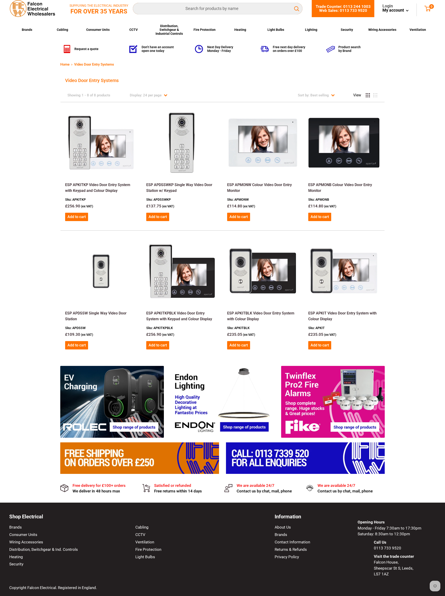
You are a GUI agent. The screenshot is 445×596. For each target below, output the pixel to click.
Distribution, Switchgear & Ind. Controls (43, 549)
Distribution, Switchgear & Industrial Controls (169, 29)
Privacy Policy (287, 557)
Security (347, 30)
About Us (283, 527)
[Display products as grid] (368, 95)
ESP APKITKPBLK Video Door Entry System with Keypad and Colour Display (179, 316)
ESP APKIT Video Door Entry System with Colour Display (342, 316)
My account (393, 10)
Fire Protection (205, 30)
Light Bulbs (275, 30)
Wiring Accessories (382, 30)
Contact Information (292, 542)
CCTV (133, 30)
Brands (27, 30)
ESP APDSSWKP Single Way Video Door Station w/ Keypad (179, 188)
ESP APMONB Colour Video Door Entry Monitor (340, 188)
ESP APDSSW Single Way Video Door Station (96, 316)
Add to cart (76, 217)
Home (65, 64)
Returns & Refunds (291, 549)
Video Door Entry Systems (94, 64)
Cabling (62, 30)
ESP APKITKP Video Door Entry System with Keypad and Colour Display (97, 188)
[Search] (296, 8)
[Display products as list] (375, 95)
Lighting (311, 30)
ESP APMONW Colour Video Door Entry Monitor (259, 188)
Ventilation (418, 30)
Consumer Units (98, 30)
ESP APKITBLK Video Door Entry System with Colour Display (260, 316)
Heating (240, 30)
